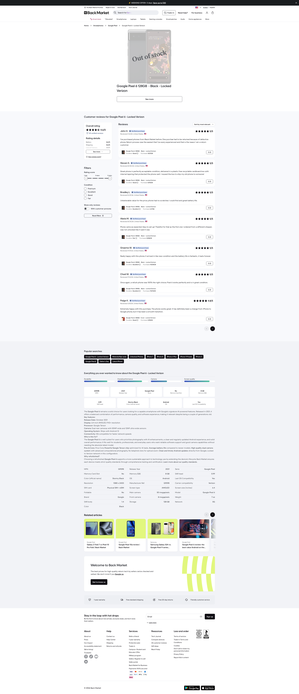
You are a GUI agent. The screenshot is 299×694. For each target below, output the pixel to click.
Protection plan (134, 643)
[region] (149, 535)
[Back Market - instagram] (86, 656)
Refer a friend (134, 636)
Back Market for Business (138, 665)
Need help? (183, 13)
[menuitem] (122, 19)
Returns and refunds (114, 646)
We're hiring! (88, 649)
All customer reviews (159, 643)
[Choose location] (198, 7)
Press (86, 640)
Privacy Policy (179, 654)
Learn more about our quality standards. (180, 462)
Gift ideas (154, 646)
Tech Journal (156, 636)
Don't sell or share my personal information (182, 650)
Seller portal (133, 662)
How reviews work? (94, 157)
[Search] (115, 12)
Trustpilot (87, 653)
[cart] (212, 12)
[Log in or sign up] (207, 12)
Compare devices (158, 640)
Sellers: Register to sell (137, 659)
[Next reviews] (212, 328)
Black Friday (155, 649)
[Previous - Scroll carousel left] (206, 514)
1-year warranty (134, 640)
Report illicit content (181, 657)
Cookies (177, 646)
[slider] (86, 178)
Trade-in (132, 646)
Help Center (111, 640)
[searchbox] (137, 12)
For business (197, 13)
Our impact (88, 643)
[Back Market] (96, 12)
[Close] (296, 3)
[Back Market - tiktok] (91, 656)
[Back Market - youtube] (96, 656)
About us (87, 636)
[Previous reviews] (206, 328)
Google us (119, 574)
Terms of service (180, 636)
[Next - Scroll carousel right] (212, 514)
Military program (135, 655)
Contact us (111, 636)
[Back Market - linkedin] (86, 662)
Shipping (110, 643)
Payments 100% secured (138, 668)
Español (212, 7)
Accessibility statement (92, 646)
